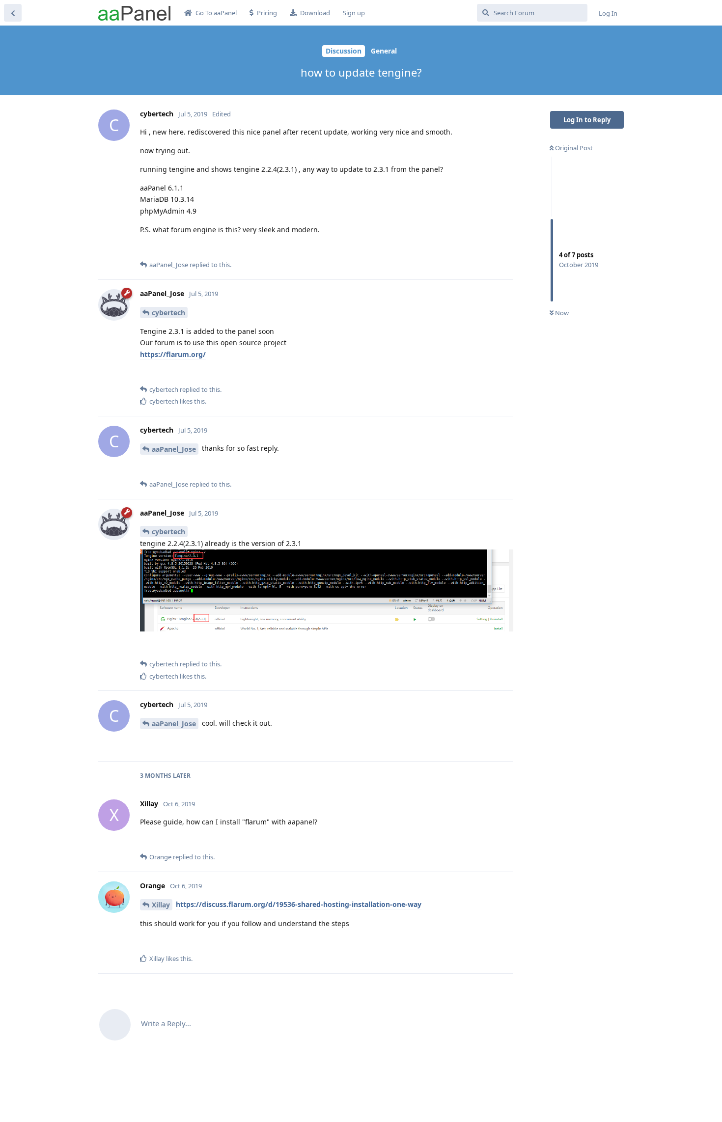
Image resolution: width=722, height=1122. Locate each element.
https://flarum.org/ (173, 354)
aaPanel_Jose (174, 449)
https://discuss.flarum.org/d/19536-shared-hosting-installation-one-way (298, 904)
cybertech (168, 312)
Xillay (161, 904)
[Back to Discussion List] (13, 13)
